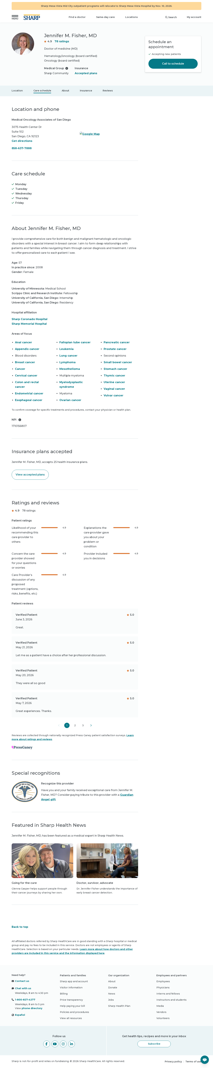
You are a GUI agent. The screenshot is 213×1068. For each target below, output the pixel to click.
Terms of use (193, 1061)
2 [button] (75, 725)
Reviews (108, 90)
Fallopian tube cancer (75, 342)
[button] (15, 17)
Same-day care (105, 17)
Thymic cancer (114, 375)
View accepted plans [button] (30, 474)
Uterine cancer (114, 382)
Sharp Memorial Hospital (29, 323)
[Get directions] (109, 134)
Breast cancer (25, 362)
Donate (112, 987)
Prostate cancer (115, 349)
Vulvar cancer (113, 395)
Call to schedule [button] (173, 63)
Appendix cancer (27, 349)
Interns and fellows (168, 993)
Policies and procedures (74, 1012)
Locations (131, 17)
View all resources (71, 1018)
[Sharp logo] (32, 17)
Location (17, 90)
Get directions (22, 141)
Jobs (111, 999)
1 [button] (66, 725)
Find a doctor (77, 17)
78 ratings (62, 41)
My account (194, 17)
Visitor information (71, 987)
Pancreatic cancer (117, 342)
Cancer (20, 368)
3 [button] (83, 725)
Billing (64, 993)
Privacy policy (173, 1061)
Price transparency (71, 999)
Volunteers (163, 1018)
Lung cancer (68, 355)
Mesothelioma (69, 368)
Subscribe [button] (154, 1043)
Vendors (161, 1012)
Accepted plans (86, 73)
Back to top (20, 926)
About (65, 90)
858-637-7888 (22, 148)
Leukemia (66, 349)
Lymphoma (67, 362)
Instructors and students (171, 999)
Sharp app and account (74, 981)
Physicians (163, 987)
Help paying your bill (72, 1005)
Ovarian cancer (70, 400)
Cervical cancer (26, 375)
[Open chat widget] (205, 1060)
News (111, 993)
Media (160, 1005)
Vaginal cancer (114, 388)
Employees (163, 981)
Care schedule (42, 90)
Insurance (86, 90)
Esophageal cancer (28, 400)
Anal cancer (23, 342)
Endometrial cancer (29, 393)
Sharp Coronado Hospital (29, 319)
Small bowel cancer (118, 362)
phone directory (32, 1008)
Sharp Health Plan (119, 1005)
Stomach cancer (115, 368)
